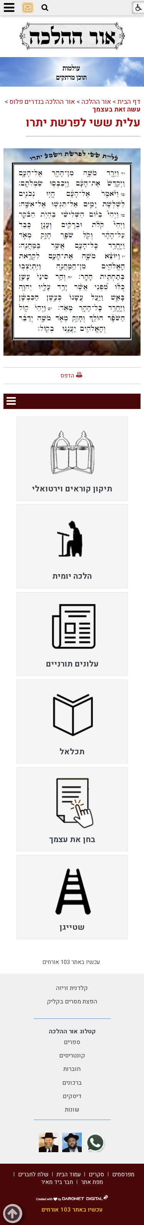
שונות (72, 1109)
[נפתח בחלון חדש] (72, 36)
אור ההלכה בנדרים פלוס (42, 102)
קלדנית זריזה (72, 988)
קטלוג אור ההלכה (72, 1031)
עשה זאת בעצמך (117, 109)
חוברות (72, 1069)
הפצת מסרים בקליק (72, 1001)
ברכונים (72, 1082)
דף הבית (129, 102)
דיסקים (72, 1096)
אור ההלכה (96, 102)
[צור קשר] (27, 8)
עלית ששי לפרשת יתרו (83, 123)
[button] (44, 7)
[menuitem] (72, 459)
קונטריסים (72, 1055)
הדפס (67, 375)
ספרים (72, 1042)
